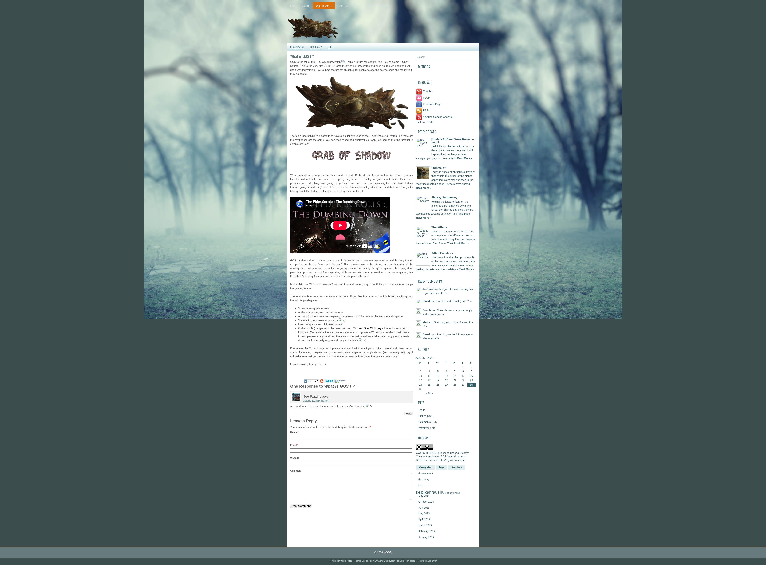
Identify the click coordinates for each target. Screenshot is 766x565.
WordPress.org (426, 427)
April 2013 (424, 519)
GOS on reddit (424, 122)
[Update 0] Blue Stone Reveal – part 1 (452, 141)
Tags (441, 467)
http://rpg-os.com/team (452, 460)
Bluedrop (428, 301)
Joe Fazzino (430, 289)
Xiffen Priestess (442, 253)
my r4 (434, 561)
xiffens (456, 493)
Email (294, 445)
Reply (408, 413)
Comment (295, 470)
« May (429, 393)
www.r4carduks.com (385, 561)
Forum (426, 97)
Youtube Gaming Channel (437, 116)
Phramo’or (438, 167)
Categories (425, 467)
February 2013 (426, 531)
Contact (343, 5)
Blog (369, 5)
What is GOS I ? (324, 5)
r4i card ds (422, 561)
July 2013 (423, 507)
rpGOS (388, 552)
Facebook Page (431, 104)
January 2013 (426, 537)
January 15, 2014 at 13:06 (316, 401)
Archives (456, 467)
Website (294, 458)
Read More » (464, 158)
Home (293, 5)
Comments (427, 421)
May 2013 (424, 513)
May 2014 (424, 495)
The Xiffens (439, 227)
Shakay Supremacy (444, 197)
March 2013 (425, 525)
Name (294, 432)
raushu (438, 492)
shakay (449, 493)
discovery (316, 47)
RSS (425, 110)
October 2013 (426, 501)
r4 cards (411, 561)
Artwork (384, 5)
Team (357, 5)
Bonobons (429, 310)
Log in (421, 409)
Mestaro (427, 322)
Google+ (427, 91)
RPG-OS (431, 452)
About (305, 5)
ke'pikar (423, 492)
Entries (425, 415)
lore (330, 47)
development (297, 47)
